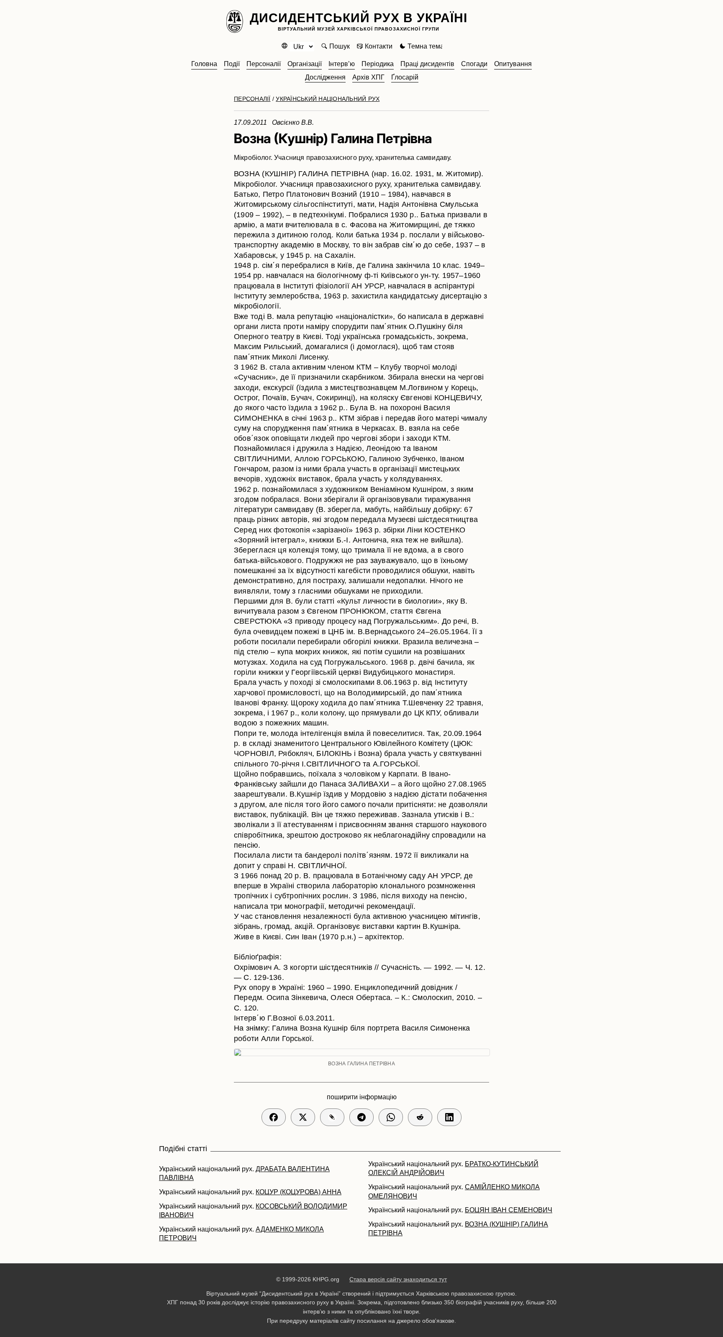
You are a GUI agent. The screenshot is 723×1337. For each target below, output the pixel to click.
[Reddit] (420, 1117)
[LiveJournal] (332, 1117)
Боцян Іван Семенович (508, 1210)
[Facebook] (274, 1117)
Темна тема (426, 46)
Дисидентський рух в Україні (358, 21)
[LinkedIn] (449, 1117)
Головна (204, 63)
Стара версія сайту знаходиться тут (398, 1279)
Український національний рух (327, 99)
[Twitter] (303, 1117)
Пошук (339, 46)
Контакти (378, 46)
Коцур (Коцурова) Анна (298, 1192)
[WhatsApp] (391, 1117)
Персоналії (252, 99)
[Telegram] (361, 1117)
